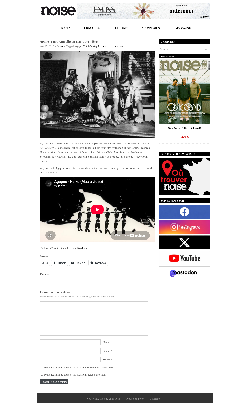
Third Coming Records (94, 46)
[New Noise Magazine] (58, 11)
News (60, 46)
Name (106, 342)
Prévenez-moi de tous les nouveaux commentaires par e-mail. (79, 367)
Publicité (155, 398)
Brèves (64, 28)
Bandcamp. (83, 248)
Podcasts (120, 28)
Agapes (78, 46)
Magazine (183, 28)
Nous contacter (135, 398)
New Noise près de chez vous (103, 398)
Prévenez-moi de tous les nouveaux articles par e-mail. (75, 374)
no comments (116, 46)
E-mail (106, 351)
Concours (92, 28)
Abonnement (152, 28)
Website (107, 359)
